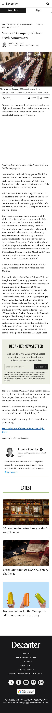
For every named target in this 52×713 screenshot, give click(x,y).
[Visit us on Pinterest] (33, 682)
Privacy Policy (26, 665)
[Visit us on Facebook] (18, 682)
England (15, 27)
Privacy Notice (23, 374)
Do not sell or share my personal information (26, 673)
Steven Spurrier (16, 44)
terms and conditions (26, 669)
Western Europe (28, 24)
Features (35, 46)
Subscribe (12, 10)
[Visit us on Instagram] (41, 682)
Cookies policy (26, 661)
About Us (26, 653)
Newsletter (46, 98)
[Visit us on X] (11, 682)
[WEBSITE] (42, 449)
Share (8, 98)
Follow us (33, 98)
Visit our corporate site (37, 700)
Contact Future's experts (26, 657)
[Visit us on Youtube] (26, 682)
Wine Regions (13, 24)
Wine (4, 24)
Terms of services (29, 372)
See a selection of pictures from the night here (23, 430)
